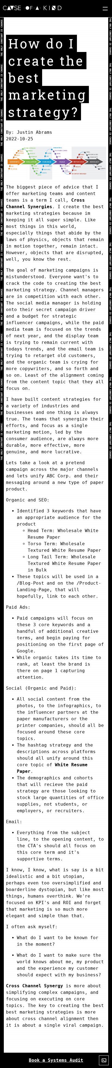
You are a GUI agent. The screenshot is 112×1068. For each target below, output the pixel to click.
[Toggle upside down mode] (104, 1060)
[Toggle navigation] (105, 8)
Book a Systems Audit (56, 1060)
